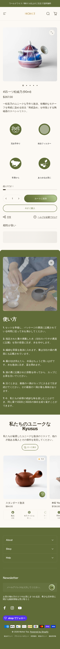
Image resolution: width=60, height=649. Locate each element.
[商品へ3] (30, 85)
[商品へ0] (23, 85)
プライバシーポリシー (21, 636)
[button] (51, 263)
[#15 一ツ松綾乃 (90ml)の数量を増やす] (19, 198)
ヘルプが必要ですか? (47, 217)
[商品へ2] (26, 85)
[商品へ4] (33, 85)
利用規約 (34, 636)
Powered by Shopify (39, 632)
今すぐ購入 (30, 208)
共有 (9, 217)
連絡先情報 (52, 636)
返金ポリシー (8, 636)
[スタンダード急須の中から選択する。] (42, 494)
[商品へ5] (37, 85)
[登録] (52, 587)
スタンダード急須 (15, 502)
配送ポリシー (42, 636)
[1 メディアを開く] (52, 32)
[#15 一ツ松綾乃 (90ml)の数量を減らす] (6, 198)
